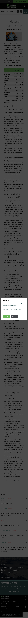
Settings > (14, 316)
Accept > (6, 316)
